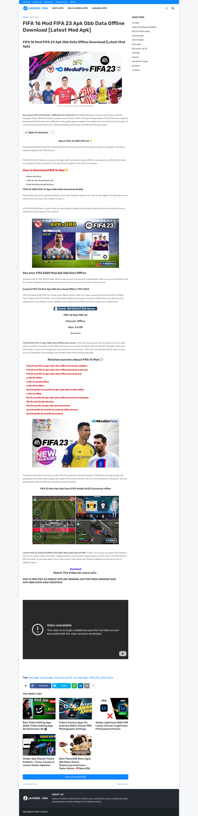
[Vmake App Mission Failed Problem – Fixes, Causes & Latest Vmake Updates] (39, 745)
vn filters (136, 70)
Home (25, 17)
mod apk (136, 53)
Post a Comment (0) (75, 777)
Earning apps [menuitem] (99, 8)
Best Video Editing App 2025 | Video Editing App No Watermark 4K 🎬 (38, 725)
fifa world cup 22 (63, 677)
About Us (26, 2)
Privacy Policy (62, 2)
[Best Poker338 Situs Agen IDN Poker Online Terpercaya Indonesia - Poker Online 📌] (75, 745)
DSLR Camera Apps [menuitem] (78, 8)
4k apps (135, 22)
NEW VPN (94, 677)
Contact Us (37, 2)
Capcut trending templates (144, 27)
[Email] (87, 685)
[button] (167, 8)
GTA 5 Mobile (138, 40)
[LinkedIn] (80, 685)
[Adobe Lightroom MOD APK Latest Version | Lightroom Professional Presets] (112, 708)
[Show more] (93, 685)
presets (135, 57)
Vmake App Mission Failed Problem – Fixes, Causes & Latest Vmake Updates (38, 761)
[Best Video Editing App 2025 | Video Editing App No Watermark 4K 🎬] (39, 708)
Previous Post (30, 784)
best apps (34, 17)
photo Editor (106, 677)
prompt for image (140, 61)
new (75, 677)
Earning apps (138, 35)
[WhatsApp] (74, 685)
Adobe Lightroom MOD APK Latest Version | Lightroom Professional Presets (112, 725)
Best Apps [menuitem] (58, 8)
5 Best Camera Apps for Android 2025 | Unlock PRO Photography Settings (75, 725)
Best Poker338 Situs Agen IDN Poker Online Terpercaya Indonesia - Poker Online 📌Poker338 (75, 763)
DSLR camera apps (141, 31)
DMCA (72, 2)
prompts (136, 65)
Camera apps (46, 677)
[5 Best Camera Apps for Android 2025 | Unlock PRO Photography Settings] (75, 708)
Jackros (44, 811)
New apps (83, 677)
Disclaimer (48, 2)
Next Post (122, 784)
